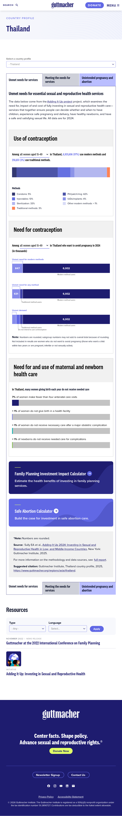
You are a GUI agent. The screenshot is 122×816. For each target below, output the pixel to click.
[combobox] (20, 154)
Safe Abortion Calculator (34, 511)
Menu (111, 5)
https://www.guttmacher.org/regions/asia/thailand (44, 570)
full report (100, 560)
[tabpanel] (61, 334)
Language (55, 623)
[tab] (24, 79)
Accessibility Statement (70, 797)
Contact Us (78, 775)
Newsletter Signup (48, 775)
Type (12, 623)
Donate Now (61, 751)
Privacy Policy (46, 797)
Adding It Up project (59, 101)
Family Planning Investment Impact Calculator (50, 474)
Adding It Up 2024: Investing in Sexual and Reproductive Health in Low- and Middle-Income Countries (55, 547)
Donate (94, 5)
